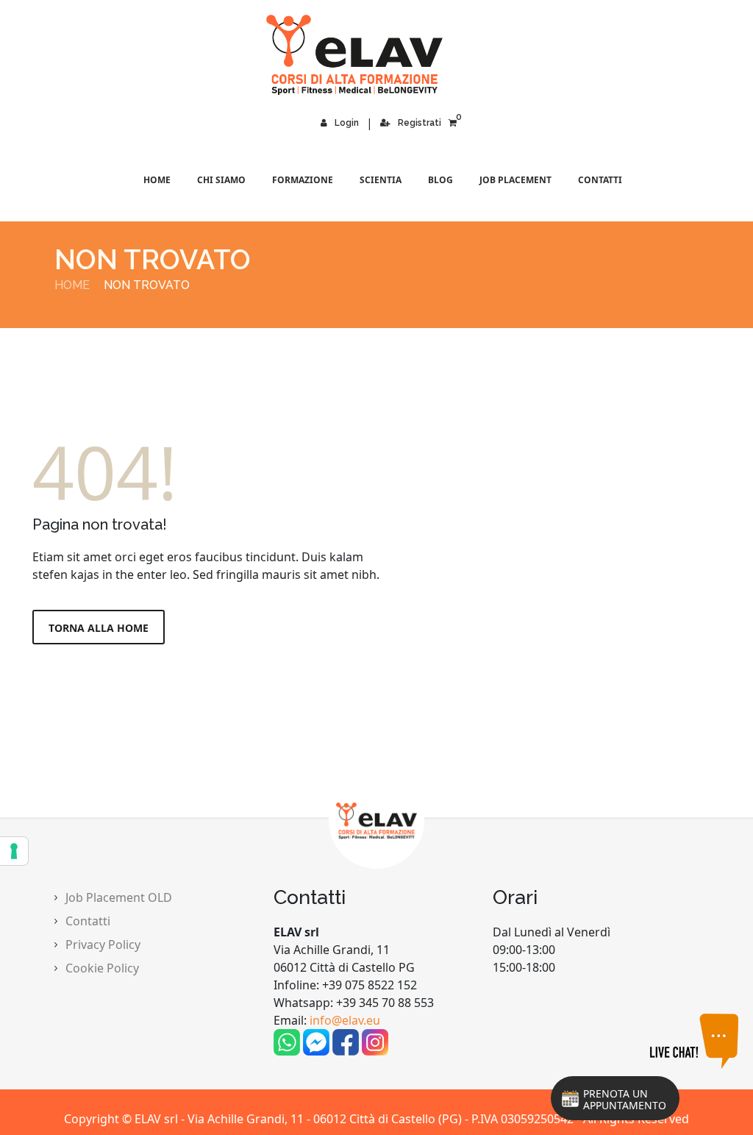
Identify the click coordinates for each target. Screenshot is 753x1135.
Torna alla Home (99, 628)
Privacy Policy (102, 944)
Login (347, 123)
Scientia (381, 180)
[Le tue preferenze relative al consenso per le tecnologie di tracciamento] (14, 851)
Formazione (302, 180)
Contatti (600, 180)
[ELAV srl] (376, 55)
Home (157, 180)
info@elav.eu (345, 1020)
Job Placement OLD (118, 897)
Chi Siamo (221, 180)
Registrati (419, 123)
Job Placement (515, 180)
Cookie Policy (102, 968)
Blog (440, 180)
